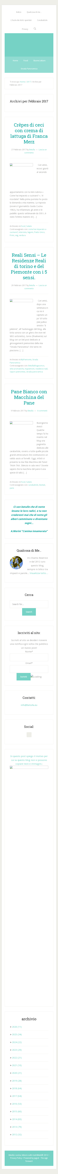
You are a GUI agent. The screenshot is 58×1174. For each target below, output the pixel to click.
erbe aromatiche (17, 369)
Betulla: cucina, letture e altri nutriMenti (25, 1155)
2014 (17, 1119)
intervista (23, 232)
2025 (17, 1034)
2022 (17, 1057)
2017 (17, 1096)
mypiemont (29, 369)
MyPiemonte (26, 360)
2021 (17, 1065)
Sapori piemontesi (17, 372)
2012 (17, 1134)
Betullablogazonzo (36, 366)
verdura (22, 235)
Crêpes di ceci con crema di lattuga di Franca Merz (29, 133)
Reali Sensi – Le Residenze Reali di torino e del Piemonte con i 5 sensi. (29, 266)
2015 (17, 1111)
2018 (17, 1088)
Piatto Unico (39, 232)
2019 (17, 1080)
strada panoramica (34, 372)
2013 (17, 1127)
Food (23, 226)
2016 (17, 1103)
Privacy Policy (16, 1158)
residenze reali (41, 369)
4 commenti (42, 411)
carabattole (33, 485)
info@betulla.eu (29, 705)
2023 (17, 1050)
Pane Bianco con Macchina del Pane (29, 397)
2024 (17, 1042)
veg (16, 235)
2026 (17, 1026)
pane (12, 488)
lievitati (42, 485)
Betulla (29, 44)
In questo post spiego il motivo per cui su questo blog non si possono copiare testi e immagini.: (29, 760)
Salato (29, 226)
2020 (17, 1073)
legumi (30, 232)
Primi (12, 235)
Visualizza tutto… (39, 573)
